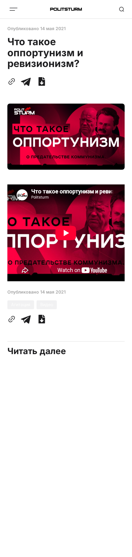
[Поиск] (121, 9)
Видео (46, 304)
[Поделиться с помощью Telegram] (25, 81)
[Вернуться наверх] (120, 550)
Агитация (20, 304)
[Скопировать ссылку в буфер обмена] (12, 81)
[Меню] (13, 9)
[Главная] (66, 9)
